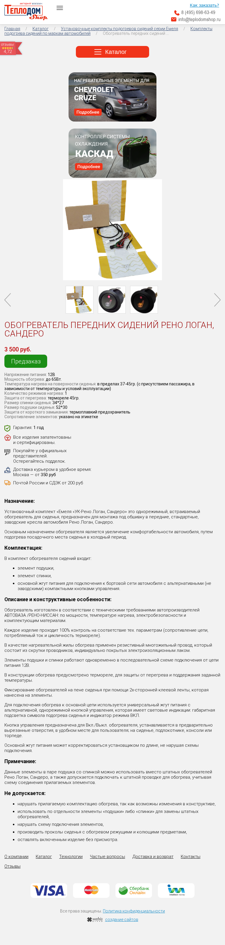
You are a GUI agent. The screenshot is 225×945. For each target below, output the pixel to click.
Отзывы (12, 866)
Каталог (116, 52)
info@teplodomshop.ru (199, 19)
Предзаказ (26, 361)
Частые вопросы (107, 856)
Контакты (190, 856)
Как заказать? (204, 5)
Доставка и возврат (152, 856)
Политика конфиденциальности (134, 911)
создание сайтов (121, 919)
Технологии (71, 856)
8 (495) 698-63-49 (198, 12)
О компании (16, 856)
